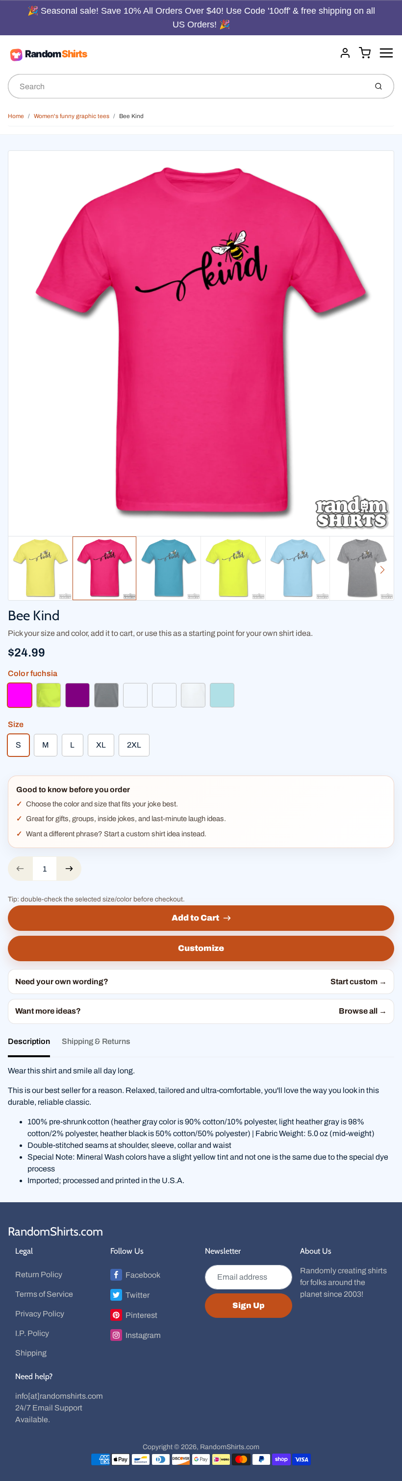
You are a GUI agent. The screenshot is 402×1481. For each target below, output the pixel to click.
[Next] (382, 570)
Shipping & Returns (96, 1041)
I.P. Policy (32, 1333)
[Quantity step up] (69, 868)
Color (32, 673)
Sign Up (248, 1305)
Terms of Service (44, 1294)
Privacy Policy (39, 1314)
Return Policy (38, 1274)
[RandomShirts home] (169, 54)
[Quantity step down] (20, 868)
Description (29, 1041)
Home (16, 116)
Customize (201, 948)
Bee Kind (131, 116)
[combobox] (186, 86)
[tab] (35, 1044)
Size (16, 724)
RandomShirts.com (55, 1231)
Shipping (31, 1353)
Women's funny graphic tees (71, 116)
